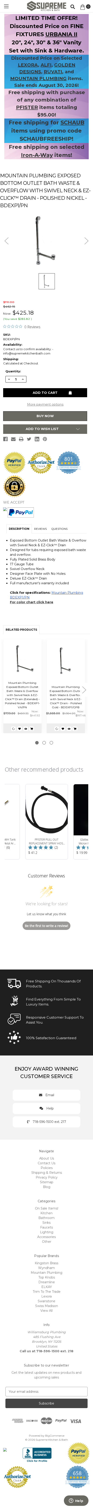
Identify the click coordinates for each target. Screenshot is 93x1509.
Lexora (46, 1296)
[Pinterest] (45, 439)
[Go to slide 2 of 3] (44, 742)
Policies (47, 1168)
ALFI (46, 65)
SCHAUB (72, 122)
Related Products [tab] (21, 629)
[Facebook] (5, 439)
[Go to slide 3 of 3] (51, 742)
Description (19, 528)
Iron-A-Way (37, 155)
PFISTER (27, 107)
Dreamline (46, 1282)
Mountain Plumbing (46, 1273)
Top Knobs (46, 1277)
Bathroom (46, 1218)
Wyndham (46, 1268)
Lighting (46, 1232)
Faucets (46, 1227)
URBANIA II (61, 34)
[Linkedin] (37, 439)
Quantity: (13, 371)
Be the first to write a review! (46, 926)
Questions (59, 528)
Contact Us (46, 1163)
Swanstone (46, 1301)
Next (84, 690)
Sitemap (46, 1182)
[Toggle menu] (6, 6)
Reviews (40, 528)
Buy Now (45, 416)
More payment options (45, 404)
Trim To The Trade (46, 1292)
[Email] (13, 439)
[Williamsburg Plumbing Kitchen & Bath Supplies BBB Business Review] (37, 1453)
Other (46, 1242)
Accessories (46, 1237)
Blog (46, 1187)
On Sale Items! (46, 1208)
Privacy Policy (47, 1177)
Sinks (46, 1223)
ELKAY (46, 1287)
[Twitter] (29, 439)
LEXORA (28, 65)
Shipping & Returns (46, 1173)
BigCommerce (54, 1435)
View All (46, 1311)
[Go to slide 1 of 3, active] (37, 742)
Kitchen (46, 1213)
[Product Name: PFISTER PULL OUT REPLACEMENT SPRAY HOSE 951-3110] (46, 822)
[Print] (21, 439)
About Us (46, 1158)
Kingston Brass (46, 1263)
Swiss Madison (46, 1306)
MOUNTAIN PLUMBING (38, 78)
